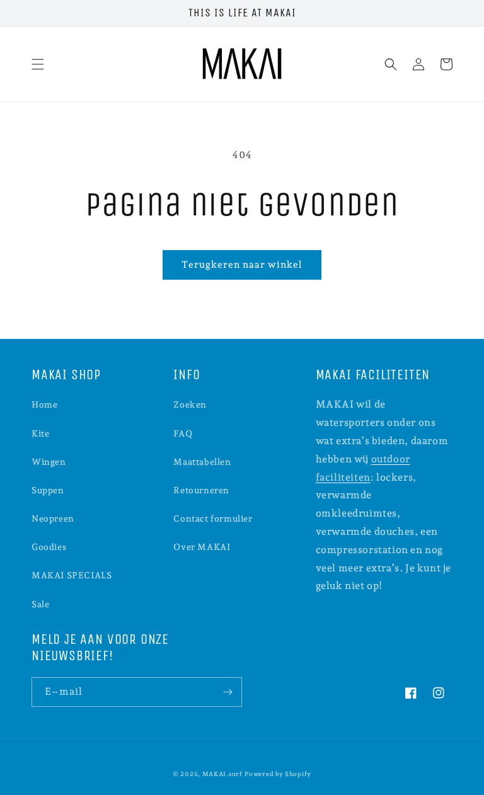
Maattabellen (202, 462)
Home (44, 404)
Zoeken (190, 404)
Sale (40, 604)
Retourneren (201, 490)
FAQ (182, 433)
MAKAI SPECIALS (72, 575)
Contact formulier (212, 518)
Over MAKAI (201, 547)
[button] (38, 64)
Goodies (49, 547)
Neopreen (53, 518)
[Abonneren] (227, 692)
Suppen (48, 490)
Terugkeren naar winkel (242, 264)
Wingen (49, 462)
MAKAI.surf (222, 773)
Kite (40, 433)
